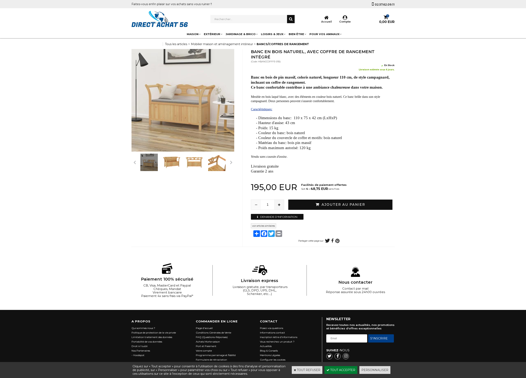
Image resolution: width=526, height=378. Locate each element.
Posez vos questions (271, 328)
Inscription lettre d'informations (278, 337)
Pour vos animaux (324, 34)
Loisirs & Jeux (272, 34)
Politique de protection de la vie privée (154, 332)
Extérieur (212, 34)
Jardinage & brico (241, 34)
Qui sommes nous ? (143, 328)
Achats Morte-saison (208, 341)
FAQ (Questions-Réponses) (212, 337)
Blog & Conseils (269, 350)
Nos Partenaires (141, 350)
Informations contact (272, 332)
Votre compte (204, 350)
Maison (192, 34)
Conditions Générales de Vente (213, 332)
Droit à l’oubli (140, 346)
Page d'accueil (204, 328)
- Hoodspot (138, 355)
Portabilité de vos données (147, 341)
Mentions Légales (270, 355)
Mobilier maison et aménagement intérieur (222, 44)
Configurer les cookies (272, 359)
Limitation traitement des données (152, 337)
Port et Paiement (206, 346)
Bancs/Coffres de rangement (283, 44)
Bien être (296, 34)
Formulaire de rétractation (211, 359)
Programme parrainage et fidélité (216, 355)
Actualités (266, 346)
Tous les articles (176, 44)
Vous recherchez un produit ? (277, 341)
